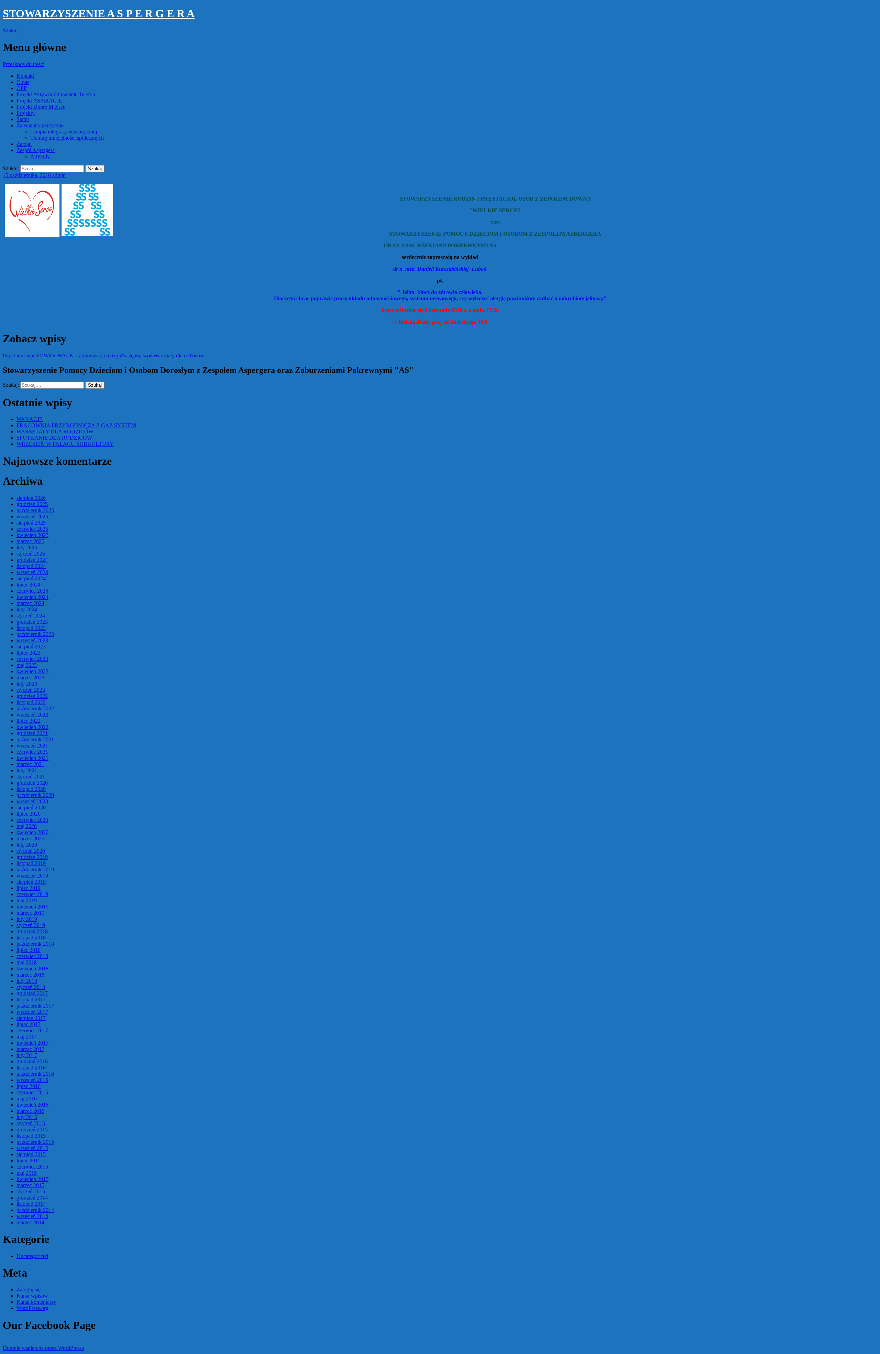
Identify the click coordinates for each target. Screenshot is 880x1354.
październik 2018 (35, 944)
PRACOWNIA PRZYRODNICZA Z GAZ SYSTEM (76, 425)
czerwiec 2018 (32, 956)
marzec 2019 (30, 913)
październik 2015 (35, 1142)
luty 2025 (26, 547)
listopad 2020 (31, 789)
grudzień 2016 (32, 1061)
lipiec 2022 (28, 721)
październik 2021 (35, 739)
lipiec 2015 (28, 1160)
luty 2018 (26, 981)
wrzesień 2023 (32, 640)
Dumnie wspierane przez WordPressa (43, 1348)
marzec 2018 (30, 975)
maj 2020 (26, 826)
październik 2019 (35, 869)
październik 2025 (35, 510)
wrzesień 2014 (32, 1216)
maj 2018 (26, 962)
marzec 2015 (30, 1185)
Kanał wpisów (32, 1296)
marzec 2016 (30, 1111)
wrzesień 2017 (32, 1012)
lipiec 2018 (28, 950)
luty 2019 (26, 919)
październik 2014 (35, 1210)
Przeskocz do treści (23, 64)
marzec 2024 (30, 603)
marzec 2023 (30, 677)
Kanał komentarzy (36, 1302)
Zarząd (24, 144)
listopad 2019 (31, 863)
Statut (22, 119)
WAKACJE (29, 419)
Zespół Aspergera (35, 150)
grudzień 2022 (32, 696)
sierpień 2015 (31, 1154)
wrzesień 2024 (32, 572)
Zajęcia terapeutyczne (40, 125)
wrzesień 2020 (32, 801)
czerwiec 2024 (32, 591)
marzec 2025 (30, 541)
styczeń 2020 (30, 851)
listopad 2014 (31, 1204)
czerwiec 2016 (32, 1092)
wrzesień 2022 (32, 715)
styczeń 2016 (30, 1123)
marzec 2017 (30, 1049)
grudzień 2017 (32, 993)
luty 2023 (26, 684)
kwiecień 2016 (32, 1105)
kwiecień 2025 (32, 535)
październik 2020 (35, 795)
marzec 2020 (30, 838)
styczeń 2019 (30, 925)
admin (59, 175)
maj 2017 (26, 1037)
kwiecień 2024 (32, 597)
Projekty (25, 113)
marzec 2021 (30, 764)
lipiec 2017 (28, 1024)
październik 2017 (35, 1006)
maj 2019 (26, 900)
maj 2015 (26, 1173)
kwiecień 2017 (32, 1043)
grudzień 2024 (32, 560)
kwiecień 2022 (32, 727)
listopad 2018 (31, 938)
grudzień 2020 (32, 783)
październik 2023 (35, 634)
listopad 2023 (31, 628)
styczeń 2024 (30, 616)
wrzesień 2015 (32, 1148)
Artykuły (40, 156)
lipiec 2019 (28, 888)
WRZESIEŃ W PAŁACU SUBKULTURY (65, 444)
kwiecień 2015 (32, 1179)
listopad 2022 (31, 702)
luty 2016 (26, 1117)
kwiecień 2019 (32, 907)
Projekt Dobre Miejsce (40, 107)
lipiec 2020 (28, 814)
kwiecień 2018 (32, 968)
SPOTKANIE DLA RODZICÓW (54, 438)
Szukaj (10, 30)
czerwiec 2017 (32, 1030)
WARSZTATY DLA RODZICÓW (55, 431)
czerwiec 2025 (32, 529)
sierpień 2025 (31, 523)
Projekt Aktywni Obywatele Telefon (55, 94)
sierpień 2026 (31, 498)
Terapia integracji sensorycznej (63, 132)
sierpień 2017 (31, 1018)
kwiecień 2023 (32, 671)
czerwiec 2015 (32, 1167)
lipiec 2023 (28, 653)
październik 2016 (35, 1074)
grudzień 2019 (32, 857)
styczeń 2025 (30, 554)
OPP (21, 88)
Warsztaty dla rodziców (162, 355)
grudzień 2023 (32, 622)
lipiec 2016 (28, 1086)
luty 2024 (26, 609)
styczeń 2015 (30, 1191)
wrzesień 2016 (32, 1080)
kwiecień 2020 (32, 832)
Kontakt (25, 76)
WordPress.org (32, 1308)
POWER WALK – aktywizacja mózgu (62, 355)
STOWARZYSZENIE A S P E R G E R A (99, 13)
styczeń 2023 (30, 690)
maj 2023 (26, 665)
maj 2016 (26, 1099)
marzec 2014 (30, 1222)
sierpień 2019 (31, 882)
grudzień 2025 (32, 504)
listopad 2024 (31, 566)
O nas (22, 82)
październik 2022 (35, 708)
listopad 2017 (31, 999)
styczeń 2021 (30, 777)
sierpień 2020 (31, 807)
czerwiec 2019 (32, 894)
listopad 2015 (31, 1136)
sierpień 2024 (31, 578)
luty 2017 (26, 1055)
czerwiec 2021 (32, 752)
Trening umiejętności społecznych (67, 138)
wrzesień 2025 (32, 516)
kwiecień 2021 (32, 758)
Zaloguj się (28, 1289)
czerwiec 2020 (32, 820)
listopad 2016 (31, 1068)
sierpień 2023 (31, 646)
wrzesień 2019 (32, 876)
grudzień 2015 (32, 1129)
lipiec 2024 (28, 585)
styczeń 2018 (30, 987)
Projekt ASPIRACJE (39, 101)
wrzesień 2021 (32, 746)
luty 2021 (26, 770)
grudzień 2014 (32, 1198)
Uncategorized (32, 1256)
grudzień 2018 (32, 931)
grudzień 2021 (32, 733)
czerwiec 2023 (32, 659)
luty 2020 (26, 845)
